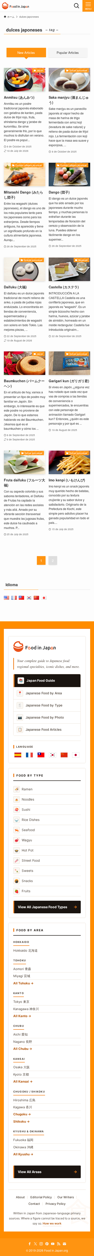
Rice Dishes (27, 820)
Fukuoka (23, 1140)
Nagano (22, 1042)
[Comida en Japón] (15, 6)
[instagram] (41, 1244)
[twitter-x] (35, 1244)
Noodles (24, 799)
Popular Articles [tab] (68, 52)
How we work (52, 1223)
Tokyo (21, 1002)
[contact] (64, 1244)
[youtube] (53, 1244)
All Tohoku (21, 983)
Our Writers (65, 1197)
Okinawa (23, 1147)
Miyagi (21, 976)
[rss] (58, 1244)
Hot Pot (24, 850)
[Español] (17, 755)
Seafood (24, 830)
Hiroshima (24, 1100)
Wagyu (23, 840)
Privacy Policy (56, 1204)
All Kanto (20, 1016)
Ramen (23, 789)
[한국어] (52, 755)
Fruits (22, 891)
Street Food (27, 861)
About (20, 1197)
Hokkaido (25, 950)
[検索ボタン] (76, 6)
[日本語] (75, 755)
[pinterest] (47, 1244)
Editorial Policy (41, 1197)
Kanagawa (26, 1009)
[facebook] (29, 1244)
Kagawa (22, 1107)
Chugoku (20, 1114)
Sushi (22, 810)
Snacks (23, 881)
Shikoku (19, 1121)
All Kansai (21, 1081)
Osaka (21, 1067)
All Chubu (20, 1049)
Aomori (22, 969)
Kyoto (21, 1074)
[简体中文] (64, 755)
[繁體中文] (41, 755)
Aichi (20, 1034)
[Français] (29, 755)
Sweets (23, 871)
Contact (34, 1204)
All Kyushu (21, 1154)
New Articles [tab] (26, 52)
